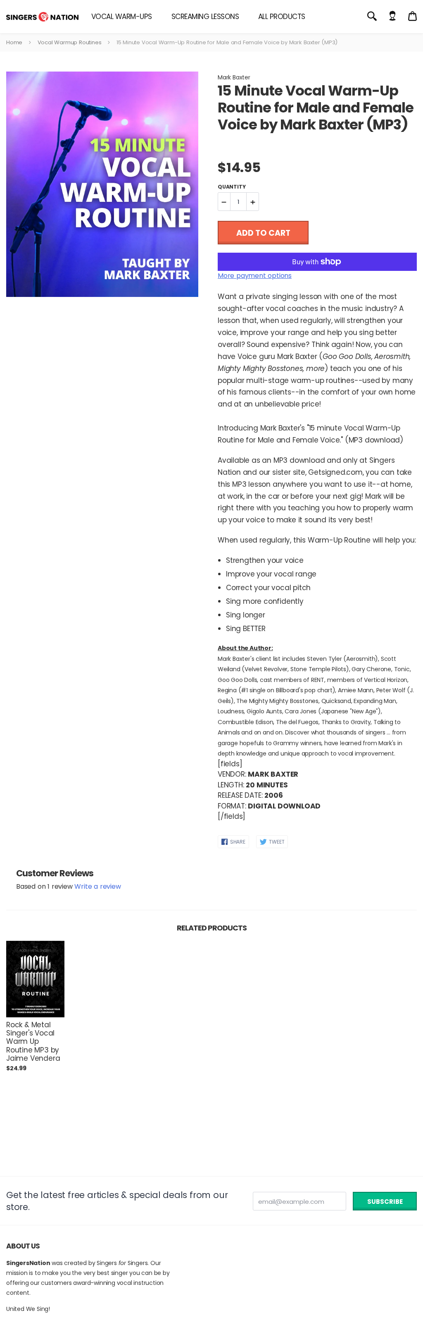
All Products (281, 17)
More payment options (255, 275)
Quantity (231, 186)
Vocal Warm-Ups (121, 17)
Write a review (97, 886)
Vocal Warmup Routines (70, 42)
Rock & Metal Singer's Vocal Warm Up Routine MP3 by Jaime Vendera (33, 1042)
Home (14, 42)
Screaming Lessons (205, 17)
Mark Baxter (234, 77)
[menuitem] (122, 16)
